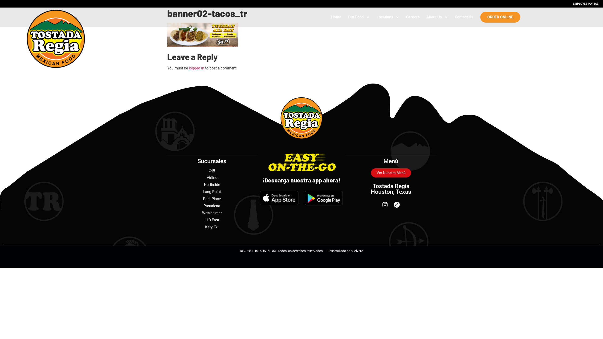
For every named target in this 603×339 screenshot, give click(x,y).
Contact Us (464, 17)
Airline (212, 177)
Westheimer (212, 213)
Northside (212, 184)
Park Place (212, 199)
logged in (196, 68)
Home (336, 17)
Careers (413, 17)
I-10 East (212, 220)
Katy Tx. (212, 227)
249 (212, 170)
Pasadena (212, 206)
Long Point (212, 192)
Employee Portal (585, 3)
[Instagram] (385, 205)
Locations (385, 17)
